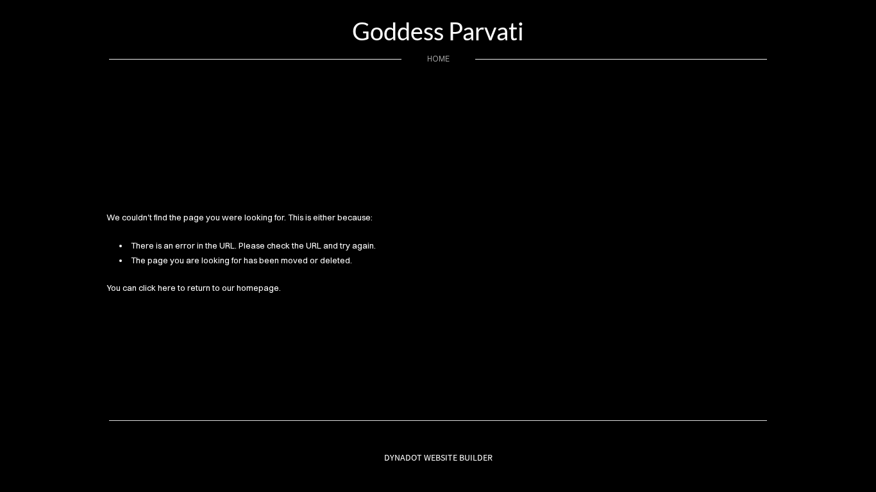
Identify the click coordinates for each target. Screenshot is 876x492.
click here (157, 288)
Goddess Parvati (438, 30)
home (438, 58)
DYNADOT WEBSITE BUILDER (438, 457)
